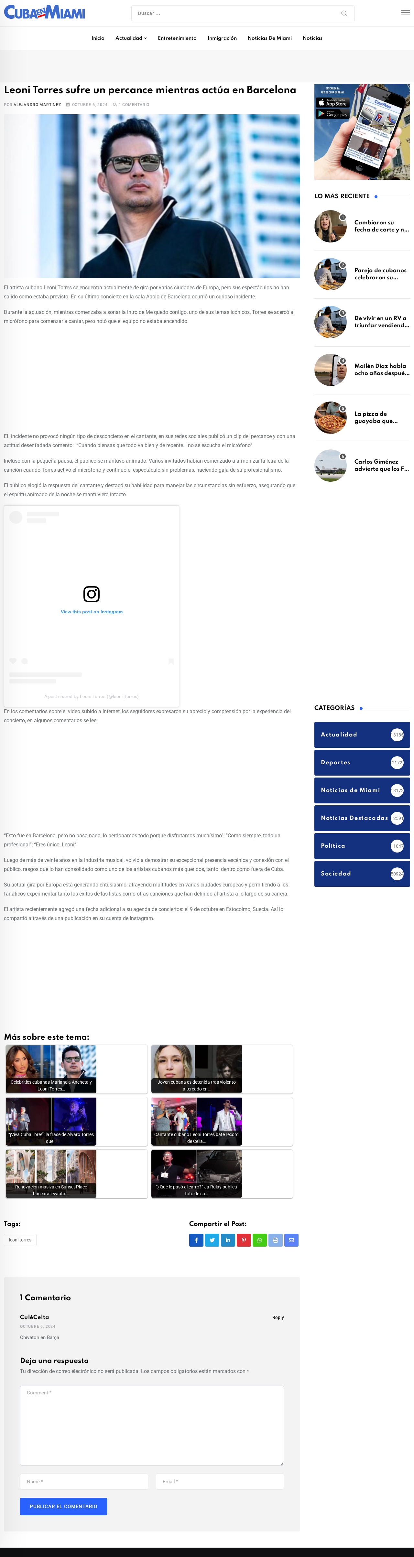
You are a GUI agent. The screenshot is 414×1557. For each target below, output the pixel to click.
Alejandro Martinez (37, 107)
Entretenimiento (177, 38)
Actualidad (128, 38)
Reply (278, 1320)
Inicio (98, 38)
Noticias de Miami (270, 38)
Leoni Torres (20, 1242)
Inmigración (222, 38)
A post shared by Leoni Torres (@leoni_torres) (91, 698)
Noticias (312, 38)
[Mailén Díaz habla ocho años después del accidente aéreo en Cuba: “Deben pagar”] (330, 373)
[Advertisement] (152, 380)
